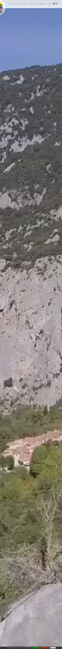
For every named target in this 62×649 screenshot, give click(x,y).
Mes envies (24, 4)
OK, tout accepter (36, 647)
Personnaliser (53, 647)
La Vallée (10, 4)
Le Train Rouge (31, 4)
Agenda (36, 4)
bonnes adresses (42, 4)
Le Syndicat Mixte (17, 4)
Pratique (49, 4)
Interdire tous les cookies (45, 647)
